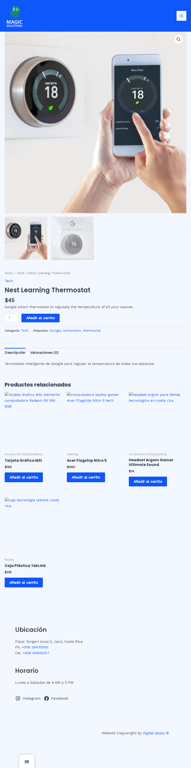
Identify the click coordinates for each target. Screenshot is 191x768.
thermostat (92, 330)
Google (55, 330)
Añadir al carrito (40, 318)
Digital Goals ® (156, 733)
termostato (72, 330)
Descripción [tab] (15, 352)
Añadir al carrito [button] (24, 477)
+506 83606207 (36, 653)
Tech (20, 273)
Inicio (9, 273)
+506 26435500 (35, 647)
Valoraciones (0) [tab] (44, 352)
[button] (178, 39)
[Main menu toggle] (181, 16)
